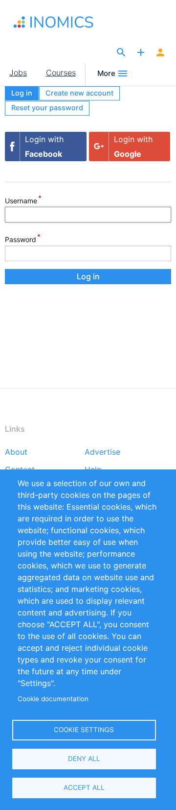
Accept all (84, 787)
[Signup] (160, 53)
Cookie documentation (53, 699)
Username (21, 200)
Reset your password (47, 107)
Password (20, 239)
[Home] (55, 22)
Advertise (102, 452)
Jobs (18, 72)
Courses (61, 72)
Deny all (84, 758)
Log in (21, 93)
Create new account (79, 93)
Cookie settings (84, 730)
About (16, 452)
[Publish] (141, 53)
